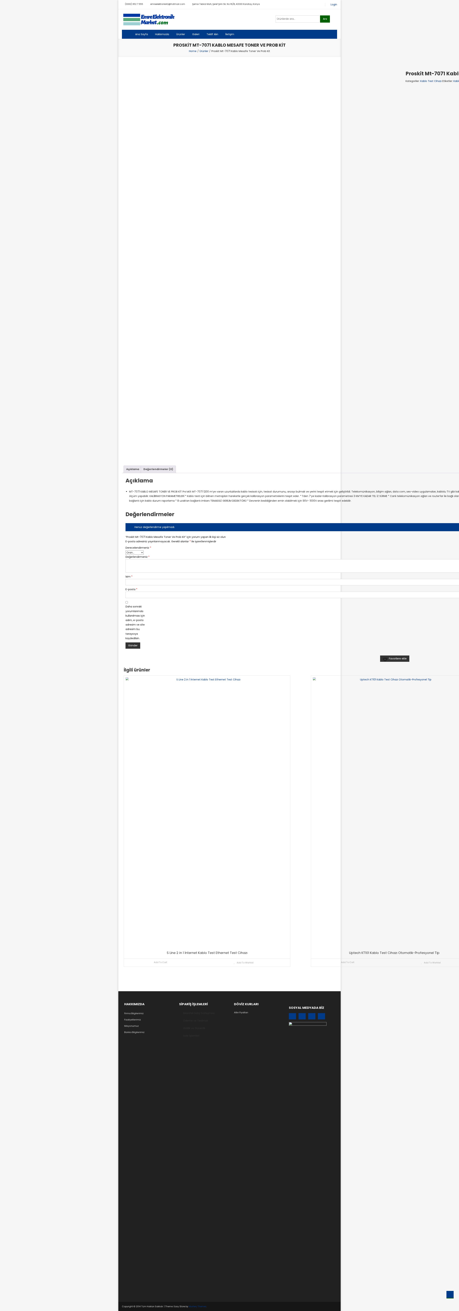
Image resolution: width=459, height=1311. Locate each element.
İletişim (229, 34)
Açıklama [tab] (132, 469)
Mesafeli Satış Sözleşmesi (199, 1013)
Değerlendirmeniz (136, 557)
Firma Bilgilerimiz (134, 1013)
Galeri (195, 34)
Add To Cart (160, 962)
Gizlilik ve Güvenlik (194, 1028)
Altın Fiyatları (241, 1012)
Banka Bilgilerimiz (134, 1032)
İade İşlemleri (191, 1036)
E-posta (131, 589)
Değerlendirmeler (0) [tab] (158, 469)
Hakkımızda (162, 34)
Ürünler (180, 34)
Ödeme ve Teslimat (195, 1020)
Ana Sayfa (141, 34)
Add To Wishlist (245, 962)
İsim (129, 576)
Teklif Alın (212, 34)
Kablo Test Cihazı (431, 81)
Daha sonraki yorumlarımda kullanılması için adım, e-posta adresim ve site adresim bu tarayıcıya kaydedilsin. (135, 622)
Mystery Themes (197, 1306)
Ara (325, 19)
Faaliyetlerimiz (132, 1019)
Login (334, 4)
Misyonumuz (131, 1026)
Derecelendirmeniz (136, 548)
